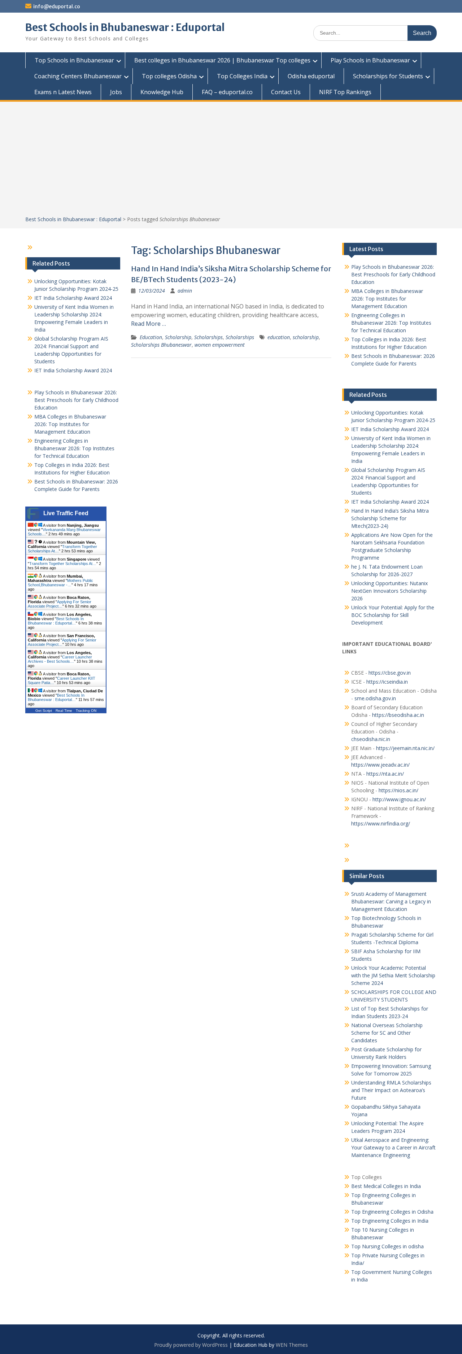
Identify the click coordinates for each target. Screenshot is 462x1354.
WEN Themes (292, 1344)
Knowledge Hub (161, 92)
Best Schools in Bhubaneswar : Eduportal (125, 27)
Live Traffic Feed (65, 513)
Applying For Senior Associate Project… (59, 604)
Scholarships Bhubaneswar (161, 344)
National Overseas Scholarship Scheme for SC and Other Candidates (387, 1033)
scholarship (306, 337)
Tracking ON (86, 711)
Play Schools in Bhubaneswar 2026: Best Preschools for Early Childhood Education (393, 274)
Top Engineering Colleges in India (389, 1220)
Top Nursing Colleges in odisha (387, 1246)
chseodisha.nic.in (370, 739)
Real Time (64, 711)
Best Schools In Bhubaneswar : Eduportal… (56, 621)
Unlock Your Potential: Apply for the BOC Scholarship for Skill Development (392, 615)
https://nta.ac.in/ (385, 773)
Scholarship (178, 337)
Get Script (43, 711)
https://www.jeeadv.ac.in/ (380, 764)
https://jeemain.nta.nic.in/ (405, 748)
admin (185, 290)
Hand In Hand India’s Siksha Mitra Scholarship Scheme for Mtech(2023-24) (390, 518)
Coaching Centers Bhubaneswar (78, 76)
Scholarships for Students (388, 76)
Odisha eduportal (311, 76)
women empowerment (220, 344)
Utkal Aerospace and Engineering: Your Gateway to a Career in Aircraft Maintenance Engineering (393, 1147)
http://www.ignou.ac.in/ (398, 799)
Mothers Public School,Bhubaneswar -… (60, 582)
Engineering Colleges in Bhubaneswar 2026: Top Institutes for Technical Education (391, 323)
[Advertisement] (231, 161)
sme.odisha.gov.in (375, 698)
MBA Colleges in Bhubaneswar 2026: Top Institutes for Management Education (387, 299)
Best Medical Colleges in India (386, 1186)
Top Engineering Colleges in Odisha (392, 1211)
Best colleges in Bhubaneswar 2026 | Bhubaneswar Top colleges (222, 60)
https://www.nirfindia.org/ (380, 823)
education (278, 337)
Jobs (116, 92)
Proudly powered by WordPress (191, 1344)
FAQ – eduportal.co (227, 92)
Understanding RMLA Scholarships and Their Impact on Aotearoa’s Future (391, 1090)
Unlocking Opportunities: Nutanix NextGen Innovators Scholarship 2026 (389, 591)
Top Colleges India (242, 76)
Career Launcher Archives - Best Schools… (60, 659)
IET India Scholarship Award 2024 (390, 429)
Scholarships (208, 337)
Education (151, 337)
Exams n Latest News (63, 92)
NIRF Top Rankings (345, 92)
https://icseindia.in (387, 681)
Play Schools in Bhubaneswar (370, 60)
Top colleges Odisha (169, 76)
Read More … (148, 324)
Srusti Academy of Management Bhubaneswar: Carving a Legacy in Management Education (391, 901)
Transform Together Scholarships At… (62, 563)
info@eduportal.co (56, 6)
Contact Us (286, 92)
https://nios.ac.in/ (398, 790)
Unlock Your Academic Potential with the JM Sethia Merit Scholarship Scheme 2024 (393, 975)
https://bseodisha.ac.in (398, 714)
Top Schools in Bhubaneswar (74, 60)
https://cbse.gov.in (390, 672)
